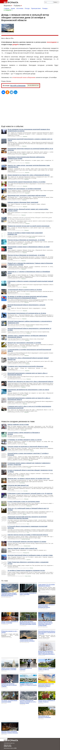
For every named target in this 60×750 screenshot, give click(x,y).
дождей (15, 44)
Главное (6, 8)
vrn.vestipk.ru (7, 33)
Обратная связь (7, 745)
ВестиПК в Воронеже (18, 85)
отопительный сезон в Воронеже (23, 77)
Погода (27, 8)
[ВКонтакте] (3, 92)
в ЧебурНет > (8, 10)
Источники (19, 8)
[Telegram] (11, 92)
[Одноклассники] (7, 92)
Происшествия (36, 8)
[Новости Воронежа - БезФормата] (9, 2)
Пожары (45, 8)
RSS (15, 748)
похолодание (52, 42)
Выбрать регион (7, 746)
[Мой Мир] (15, 92)
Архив (13, 8)
